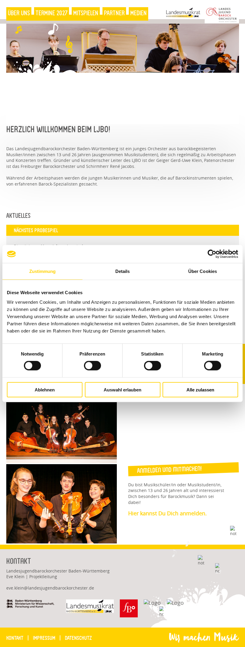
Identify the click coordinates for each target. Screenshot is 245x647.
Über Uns (19, 13)
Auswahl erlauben (122, 389)
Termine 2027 (52, 13)
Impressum (44, 637)
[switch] (88, 365)
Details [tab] (122, 271)
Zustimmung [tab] (42, 271)
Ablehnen (45, 389)
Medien (138, 13)
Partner (114, 13)
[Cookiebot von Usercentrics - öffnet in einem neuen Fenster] (212, 254)
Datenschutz (78, 637)
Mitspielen (85, 13)
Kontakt (14, 637)
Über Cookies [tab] (202, 271)
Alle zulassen (200, 389)
